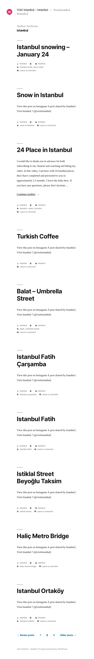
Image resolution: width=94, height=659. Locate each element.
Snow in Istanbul (40, 95)
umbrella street (32, 329)
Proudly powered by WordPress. (53, 649)
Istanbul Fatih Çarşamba (36, 360)
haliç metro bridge (28, 566)
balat (22, 329)
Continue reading (28, 194)
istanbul (23, 63)
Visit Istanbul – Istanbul (32, 10)
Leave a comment (28, 70)
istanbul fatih (26, 449)
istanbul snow (26, 67)
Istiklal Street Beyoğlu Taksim (39, 477)
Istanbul (41, 63)
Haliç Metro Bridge (43, 536)
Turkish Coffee (38, 236)
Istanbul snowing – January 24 (43, 50)
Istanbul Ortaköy (40, 590)
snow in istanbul (27, 125)
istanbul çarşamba (28, 394)
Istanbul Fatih (36, 419)
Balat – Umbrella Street (39, 294)
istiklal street (25, 511)
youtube (38, 208)
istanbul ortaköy (27, 621)
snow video (38, 67)
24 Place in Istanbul (44, 149)
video (30, 208)
